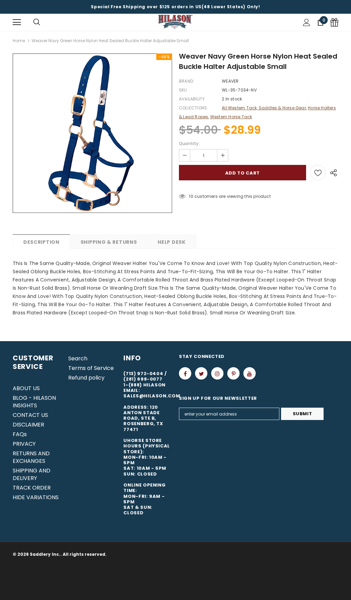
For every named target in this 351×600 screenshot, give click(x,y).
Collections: (193, 108)
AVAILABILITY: (192, 99)
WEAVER (230, 81)
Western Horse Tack (231, 117)
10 (191, 196)
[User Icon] (306, 22)
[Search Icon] (36, 22)
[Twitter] (201, 373)
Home (19, 41)
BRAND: (186, 81)
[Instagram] (217, 373)
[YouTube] (249, 373)
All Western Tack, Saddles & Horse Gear (264, 108)
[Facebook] (185, 373)
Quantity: (189, 143)
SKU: (183, 90)
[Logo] (175, 22)
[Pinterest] (233, 373)
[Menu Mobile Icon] (17, 22)
